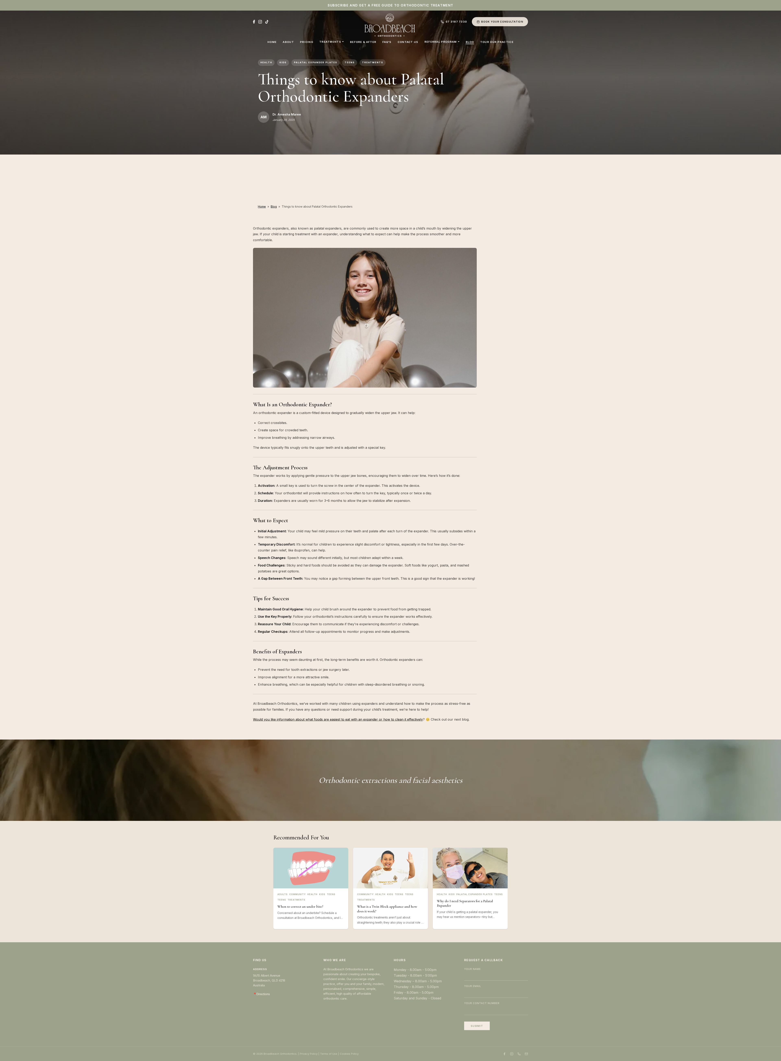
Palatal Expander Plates (315, 62)
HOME (272, 42)
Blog (274, 206)
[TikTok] (266, 22)
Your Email (472, 986)
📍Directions (261, 994)
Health (266, 62)
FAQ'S (387, 42)
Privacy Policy (308, 1053)
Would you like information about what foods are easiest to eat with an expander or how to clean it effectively (338, 719)
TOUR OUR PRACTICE (497, 42)
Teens (350, 62)
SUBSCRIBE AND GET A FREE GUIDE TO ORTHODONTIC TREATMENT (390, 5)
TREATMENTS (330, 41)
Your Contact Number (482, 1003)
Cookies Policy (349, 1053)
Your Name (472, 969)
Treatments (372, 62)
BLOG (470, 42)
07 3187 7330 (456, 21)
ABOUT (288, 42)
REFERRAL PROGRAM (440, 41)
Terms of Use (328, 1053)
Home (262, 206)
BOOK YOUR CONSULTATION (502, 21)
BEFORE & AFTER (363, 42)
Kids (283, 62)
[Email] (526, 1054)
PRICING (306, 42)
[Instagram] (260, 22)
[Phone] (519, 1054)
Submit (477, 1025)
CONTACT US (408, 42)
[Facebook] (254, 22)
